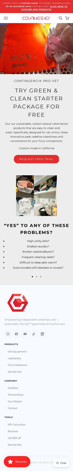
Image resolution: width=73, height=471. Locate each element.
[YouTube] (25, 334)
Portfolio (13, 387)
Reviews (13, 431)
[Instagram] (7, 334)
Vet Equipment (17, 351)
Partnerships (15, 394)
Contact (12, 408)
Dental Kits (14, 371)
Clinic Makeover (17, 364)
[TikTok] (33, 334)
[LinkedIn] (42, 334)
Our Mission (15, 401)
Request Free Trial (36, 159)
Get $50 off (14, 437)
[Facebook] (16, 334)
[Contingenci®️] (17, 303)
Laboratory (14, 358)
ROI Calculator (16, 424)
